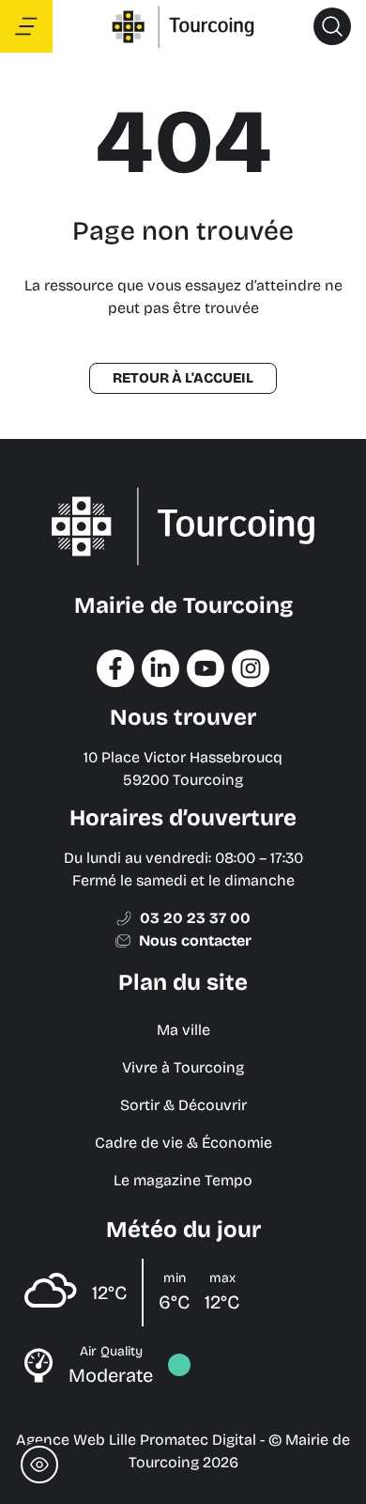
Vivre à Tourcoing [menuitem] (183, 1067)
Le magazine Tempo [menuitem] (183, 1180)
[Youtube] (205, 668)
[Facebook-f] (115, 668)
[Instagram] (250, 668)
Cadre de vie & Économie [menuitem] (183, 1143)
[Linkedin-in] (160, 668)
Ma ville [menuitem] (183, 1030)
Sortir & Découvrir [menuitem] (183, 1105)
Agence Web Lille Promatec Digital (136, 1440)
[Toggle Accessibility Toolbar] (39, 1464)
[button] (332, 26)
